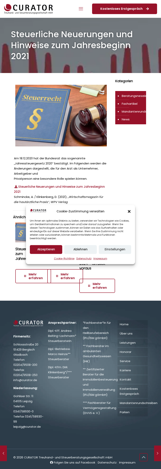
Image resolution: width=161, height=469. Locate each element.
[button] (129, 212)
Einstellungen (115, 249)
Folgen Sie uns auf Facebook (74, 462)
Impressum (100, 258)
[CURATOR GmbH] (28, 9)
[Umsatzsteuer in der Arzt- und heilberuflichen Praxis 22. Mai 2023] (157, 453)
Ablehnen (80, 249)
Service (125, 361)
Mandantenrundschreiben (140, 111)
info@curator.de (25, 380)
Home (124, 324)
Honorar (125, 352)
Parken (125, 412)
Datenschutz (83, 258)
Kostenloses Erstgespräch (122, 8)
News (126, 119)
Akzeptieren (46, 249)
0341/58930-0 (23, 411)
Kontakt (125, 379)
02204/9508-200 (25, 365)
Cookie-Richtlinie (64, 258)
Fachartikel (129, 104)
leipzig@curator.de (27, 427)
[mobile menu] (81, 8)
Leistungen (128, 343)
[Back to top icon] (143, 457)
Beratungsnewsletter (137, 96)
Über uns (126, 333)
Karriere (125, 370)
